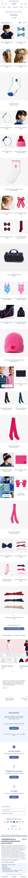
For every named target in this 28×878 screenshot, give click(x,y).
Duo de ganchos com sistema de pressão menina (21, 127)
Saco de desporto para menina (14, 274)
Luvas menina (21, 493)
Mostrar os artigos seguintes (14, 628)
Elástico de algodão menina (7, 42)
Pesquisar (14, 797)
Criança (15, 12)
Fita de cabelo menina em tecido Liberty (7, 127)
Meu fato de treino (7, 666)
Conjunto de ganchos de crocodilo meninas (21, 579)
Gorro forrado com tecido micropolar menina (21, 151)
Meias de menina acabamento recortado (14, 189)
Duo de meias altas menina (21, 236)
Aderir (14, 757)
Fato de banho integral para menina (7, 298)
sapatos (24, 835)
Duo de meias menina (14, 103)
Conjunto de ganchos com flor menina (21, 65)
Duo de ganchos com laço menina (7, 236)
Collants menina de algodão (14, 532)
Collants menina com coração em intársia (7, 408)
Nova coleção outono (14, 1)
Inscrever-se (14, 728)
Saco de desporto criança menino (7, 322)
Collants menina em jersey (21, 408)
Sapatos (21, 7)
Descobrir (14, 777)
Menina (19, 12)
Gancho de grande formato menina (21, 213)
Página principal (9, 12)
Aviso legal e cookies (7, 813)
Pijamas (9, 7)
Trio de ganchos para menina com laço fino (21, 555)
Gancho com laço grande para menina (7, 555)
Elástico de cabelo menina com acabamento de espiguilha (7, 65)
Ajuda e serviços (6, 806)
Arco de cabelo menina (7, 151)
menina (23, 680)
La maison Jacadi (6, 810)
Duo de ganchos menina (21, 42)
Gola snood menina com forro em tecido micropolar (21, 383)
